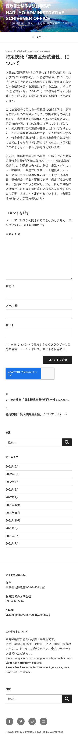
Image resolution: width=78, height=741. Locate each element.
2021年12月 (13, 505)
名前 (10, 286)
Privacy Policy (14, 731)
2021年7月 (12, 543)
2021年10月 (13, 520)
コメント (13, 233)
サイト (10, 325)
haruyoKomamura (39, 51)
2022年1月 (12, 497)
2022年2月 (12, 489)
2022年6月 (12, 466)
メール (12, 305)
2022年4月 (12, 481)
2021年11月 (13, 512)
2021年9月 (12, 528)
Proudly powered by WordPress (44, 731)
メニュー (41, 37)
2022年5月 (12, 474)
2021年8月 (12, 536)
